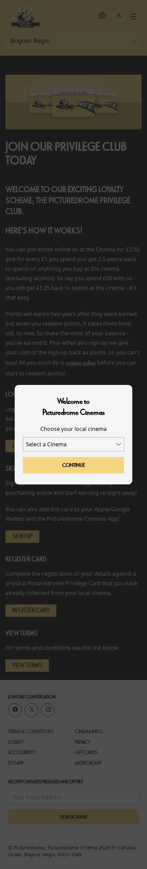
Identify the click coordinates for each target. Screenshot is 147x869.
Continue (73, 465)
